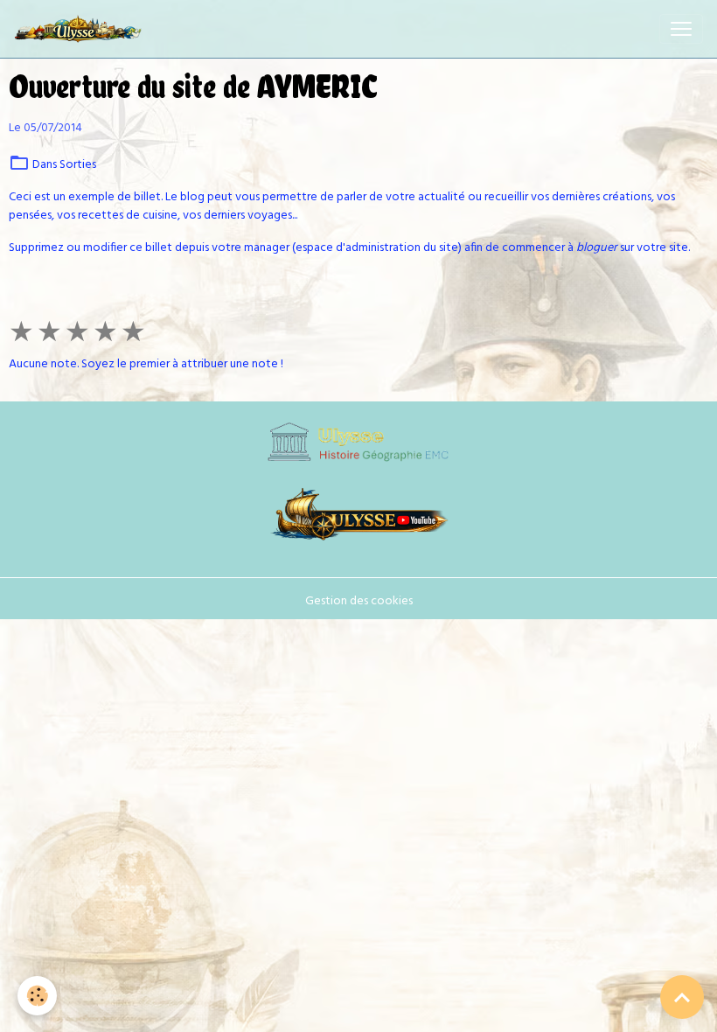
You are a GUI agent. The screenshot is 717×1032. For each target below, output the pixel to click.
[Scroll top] (682, 997)
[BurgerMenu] (681, 29)
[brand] (82, 29)
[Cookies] (37, 995)
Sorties (77, 165)
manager (266, 248)
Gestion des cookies (359, 601)
